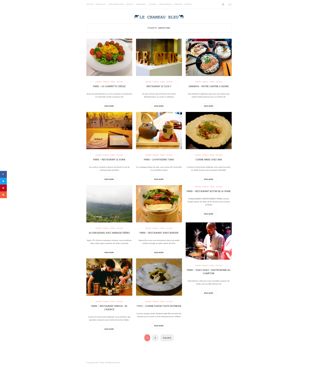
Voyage (129, 4)
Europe (99, 82)
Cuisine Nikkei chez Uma (208, 159)
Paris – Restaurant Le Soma (109, 159)
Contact (188, 4)
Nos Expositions (116, 4)
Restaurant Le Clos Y (159, 86)
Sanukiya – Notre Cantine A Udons (209, 86)
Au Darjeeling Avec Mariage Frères (109, 232)
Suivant (167, 337)
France (106, 82)
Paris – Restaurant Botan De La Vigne (209, 191)
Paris (112, 82)
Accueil (90, 4)
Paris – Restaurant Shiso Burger (159, 232)
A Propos (178, 4)
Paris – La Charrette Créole (109, 86)
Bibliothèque (165, 4)
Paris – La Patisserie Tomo (159, 159)
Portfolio (100, 4)
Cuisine (152, 4)
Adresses (140, 4)
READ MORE (109, 106)
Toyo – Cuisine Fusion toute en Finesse (159, 306)
